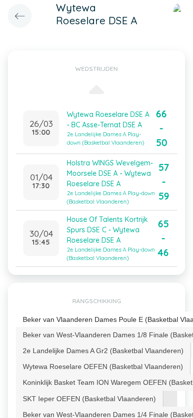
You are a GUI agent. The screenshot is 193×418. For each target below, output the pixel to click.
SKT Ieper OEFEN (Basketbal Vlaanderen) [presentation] (89, 399)
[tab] (103, 351)
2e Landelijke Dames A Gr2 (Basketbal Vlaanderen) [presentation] (103, 351)
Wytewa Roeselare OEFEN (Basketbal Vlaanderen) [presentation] (103, 366)
